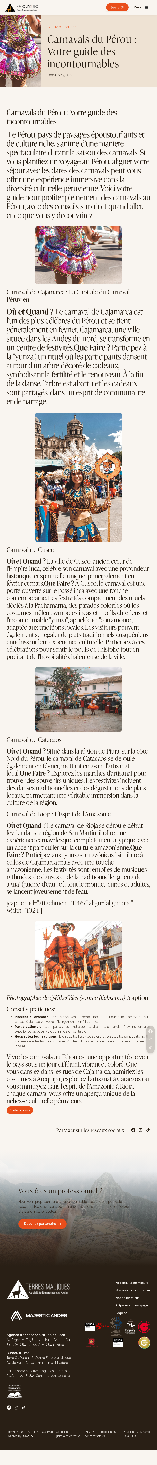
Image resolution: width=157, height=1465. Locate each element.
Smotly (28, 1436)
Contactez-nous (20, 1110)
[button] (141, 7)
